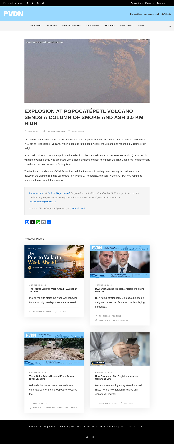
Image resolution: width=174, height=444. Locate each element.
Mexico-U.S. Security (118, 320)
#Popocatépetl (63, 193)
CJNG (101, 320)
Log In (141, 26)
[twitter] (32, 3)
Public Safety (71, 408)
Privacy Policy (59, 426)
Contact (139, 426)
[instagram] (43, 3)
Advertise (161, 3)
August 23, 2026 (37, 285)
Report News (137, 3)
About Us (126, 426)
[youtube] (37, 3)
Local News (36, 26)
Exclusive (62, 311)
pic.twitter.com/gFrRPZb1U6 (42, 201)
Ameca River (39, 408)
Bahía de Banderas (54, 408)
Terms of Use (38, 426)
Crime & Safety (40, 403)
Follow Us (149, 3)
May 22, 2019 (34, 131)
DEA (106, 320)
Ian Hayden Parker (56, 131)
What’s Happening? (71, 26)
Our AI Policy (109, 426)
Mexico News (126, 26)
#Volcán (51, 193)
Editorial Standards (85, 426)
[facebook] (27, 3)
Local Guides (92, 26)
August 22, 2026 (103, 372)
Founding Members (42, 311)
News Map (52, 26)
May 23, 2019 (78, 208)
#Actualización (36, 193)
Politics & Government (110, 316)
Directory (110, 26)
